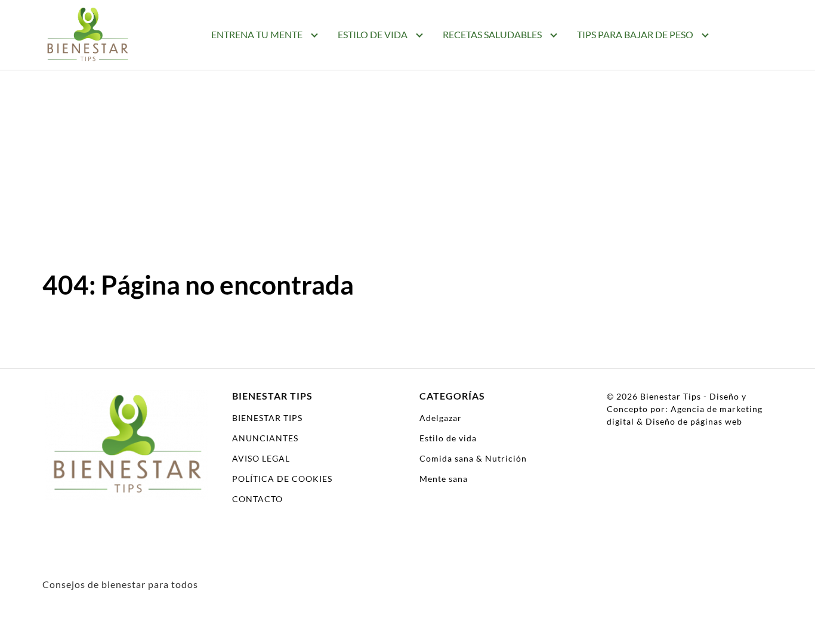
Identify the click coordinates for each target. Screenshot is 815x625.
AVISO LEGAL (261, 458)
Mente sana (443, 479)
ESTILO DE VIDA (372, 34)
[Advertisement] (407, 159)
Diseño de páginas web (694, 421)
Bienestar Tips (670, 396)
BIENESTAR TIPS (267, 418)
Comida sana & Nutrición (473, 458)
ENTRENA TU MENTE (256, 34)
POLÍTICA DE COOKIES (282, 479)
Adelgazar (440, 418)
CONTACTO (257, 499)
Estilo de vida (448, 438)
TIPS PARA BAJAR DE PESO (635, 34)
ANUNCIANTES (265, 438)
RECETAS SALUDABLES (492, 34)
